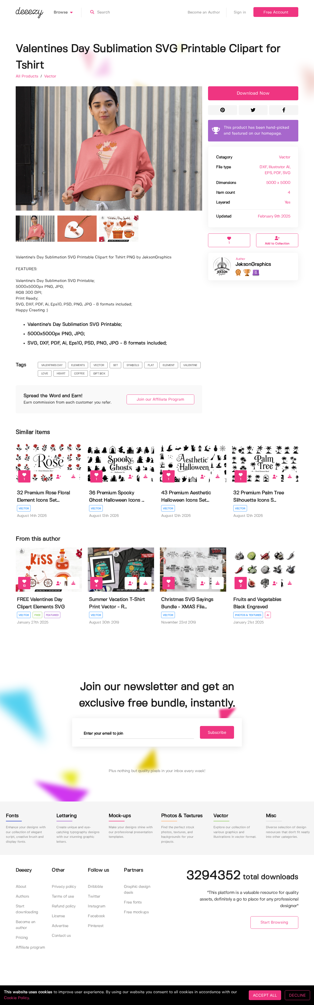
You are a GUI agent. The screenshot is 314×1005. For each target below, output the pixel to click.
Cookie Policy (16, 998)
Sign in (240, 12)
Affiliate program (30, 947)
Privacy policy (64, 887)
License (58, 916)
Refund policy (64, 906)
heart (61, 373)
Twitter (94, 896)
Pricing (22, 938)
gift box (99, 373)
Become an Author (204, 12)
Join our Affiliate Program (160, 399)
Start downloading (27, 909)
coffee (79, 373)
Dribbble (95, 887)
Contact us (61, 936)
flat (151, 365)
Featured (52, 615)
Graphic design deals (137, 889)
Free (37, 615)
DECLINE (297, 995)
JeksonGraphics (253, 264)
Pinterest (96, 926)
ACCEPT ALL (265, 995)
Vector (50, 76)
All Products (27, 76)
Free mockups (136, 912)
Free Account (275, 12)
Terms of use (63, 896)
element (169, 365)
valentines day (52, 365)
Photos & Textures (248, 615)
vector (98, 365)
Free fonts (133, 902)
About (21, 887)
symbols (133, 365)
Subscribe (217, 732)
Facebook (96, 916)
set (115, 365)
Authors (22, 896)
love (44, 373)
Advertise (60, 926)
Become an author (25, 925)
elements (78, 365)
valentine (190, 365)
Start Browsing (274, 922)
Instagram (96, 906)
